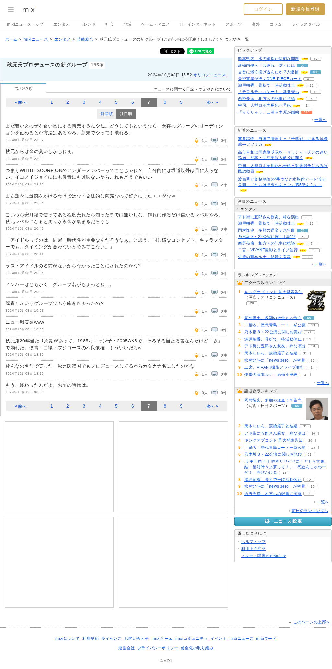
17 (316, 59)
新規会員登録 (305, 9)
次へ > (212, 102)
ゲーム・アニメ (155, 24)
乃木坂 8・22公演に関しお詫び (267, 236)
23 (313, 325)
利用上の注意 (253, 548)
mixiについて (67, 638)
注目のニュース (252, 201)
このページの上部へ (311, 622)
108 (315, 72)
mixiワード (266, 638)
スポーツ (234, 24)
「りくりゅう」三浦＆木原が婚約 (268, 112)
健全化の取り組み (197, 648)
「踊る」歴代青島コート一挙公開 (275, 325)
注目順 (126, 114)
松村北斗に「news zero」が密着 (274, 360)
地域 (128, 24)
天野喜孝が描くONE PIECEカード (270, 79)
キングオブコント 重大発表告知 (273, 292)
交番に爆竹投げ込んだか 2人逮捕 (268, 72)
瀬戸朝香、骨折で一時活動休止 (266, 85)
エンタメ (61, 24)
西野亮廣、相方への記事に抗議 (266, 98)
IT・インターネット (198, 24)
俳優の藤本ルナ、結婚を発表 (264, 257)
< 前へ (20, 102)
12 (312, 85)
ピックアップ (250, 50)
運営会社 (126, 648)
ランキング (248, 275)
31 (305, 353)
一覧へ (320, 119)
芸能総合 (85, 39)
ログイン (263, 9)
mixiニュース (36, 39)
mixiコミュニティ (191, 638)
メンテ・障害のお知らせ (263, 556)
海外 (256, 24)
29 (252, 303)
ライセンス (111, 638)
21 (303, 237)
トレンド (87, 24)
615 (307, 112)
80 (302, 65)
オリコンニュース (209, 75)
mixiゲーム (163, 638)
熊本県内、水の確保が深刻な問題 (268, 58)
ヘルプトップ (253, 541)
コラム (276, 24)
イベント (218, 638)
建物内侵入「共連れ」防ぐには (266, 65)
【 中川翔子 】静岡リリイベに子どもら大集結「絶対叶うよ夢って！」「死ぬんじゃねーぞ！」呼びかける (285, 467)
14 (308, 105)
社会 (109, 24)
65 (302, 230)
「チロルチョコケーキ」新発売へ (268, 92)
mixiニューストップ (25, 24)
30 (307, 217)
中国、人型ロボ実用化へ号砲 (264, 105)
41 (309, 79)
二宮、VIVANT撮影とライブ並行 (268, 250)
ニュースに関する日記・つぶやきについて (192, 89)
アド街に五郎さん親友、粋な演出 (268, 217)
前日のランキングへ (310, 510)
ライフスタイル (305, 24)
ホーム (11, 39)
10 (312, 360)
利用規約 (90, 638)
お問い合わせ (136, 638)
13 (316, 92)
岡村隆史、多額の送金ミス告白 (266, 230)
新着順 (107, 114)
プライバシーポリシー (157, 648)
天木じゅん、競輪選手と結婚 (271, 353)
